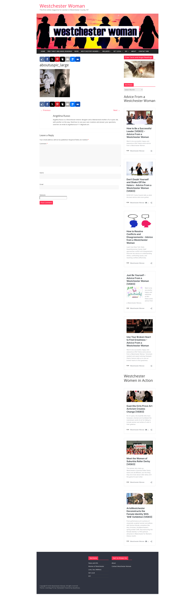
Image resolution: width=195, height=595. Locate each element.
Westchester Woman (62, 6)
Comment (44, 144)
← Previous (45, 110)
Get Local (117, 51)
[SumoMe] (77, 59)
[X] (52, 59)
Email (41, 184)
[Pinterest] (57, 59)
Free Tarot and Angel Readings (60, 51)
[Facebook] (47, 59)
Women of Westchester (96, 566)
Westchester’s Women (89, 51)
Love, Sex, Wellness (94, 570)
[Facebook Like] (42, 59)
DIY (126, 51)
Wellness (105, 51)
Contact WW (144, 51)
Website (43, 195)
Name (42, 173)
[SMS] (72, 59)
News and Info (93, 563)
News (76, 51)
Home (43, 51)
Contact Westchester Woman (121, 566)
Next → (116, 110)
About (133, 51)
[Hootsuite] (62, 59)
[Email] (67, 59)
